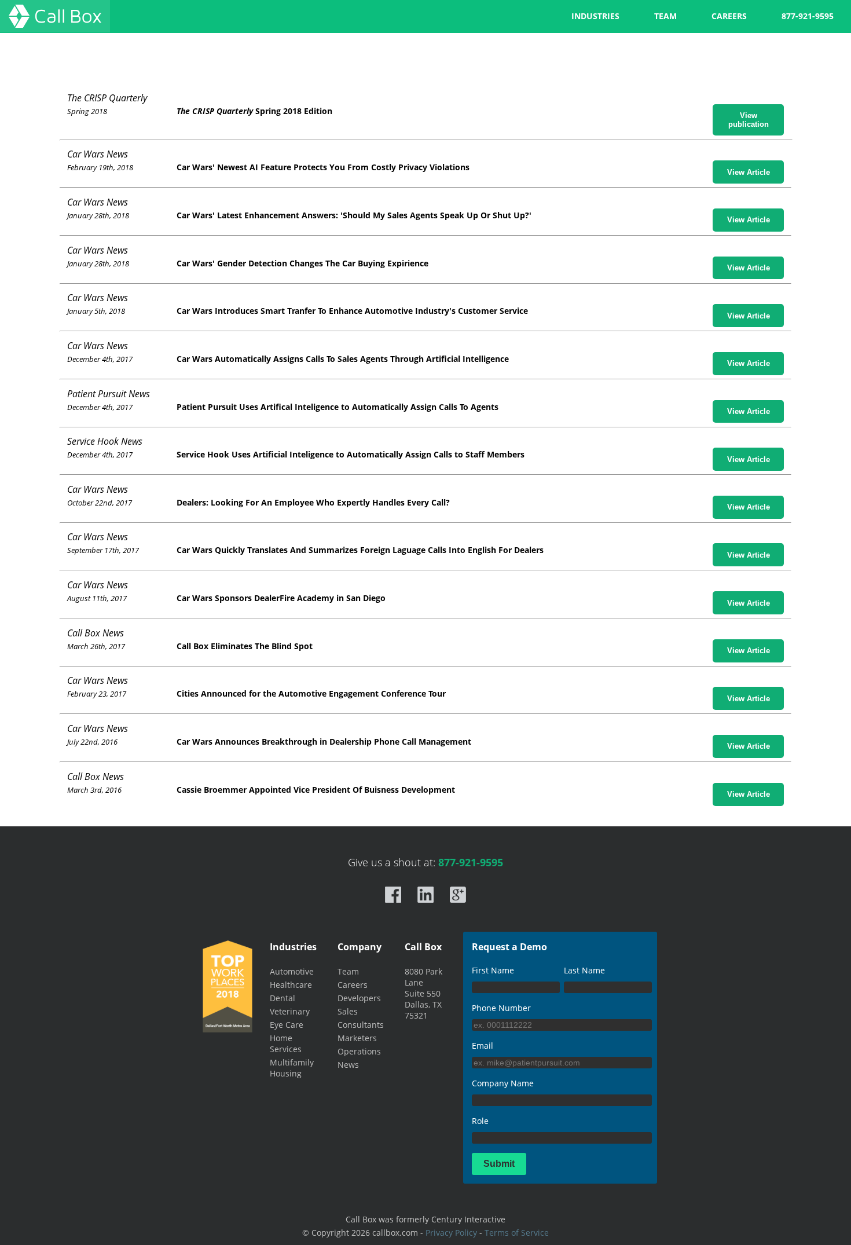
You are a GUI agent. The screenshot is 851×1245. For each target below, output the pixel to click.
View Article (748, 172)
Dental (282, 998)
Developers (359, 998)
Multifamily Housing (292, 1068)
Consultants (361, 1024)
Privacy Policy (451, 1232)
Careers (353, 984)
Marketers (357, 1037)
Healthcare (291, 984)
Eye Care (286, 1024)
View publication (748, 120)
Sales (348, 1011)
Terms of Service (517, 1232)
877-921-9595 (808, 15)
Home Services (286, 1043)
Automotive (292, 971)
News (348, 1064)
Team (348, 971)
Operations (359, 1051)
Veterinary (290, 1011)
